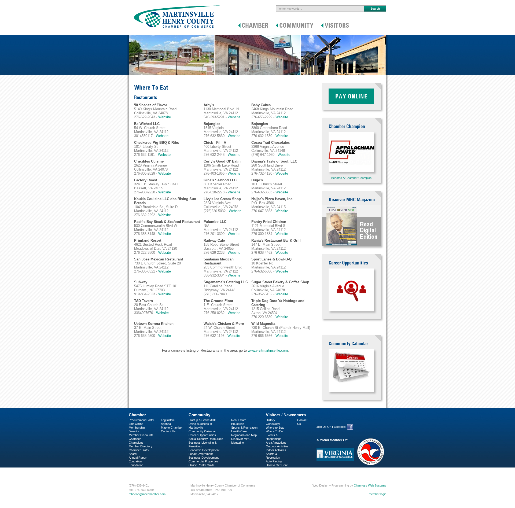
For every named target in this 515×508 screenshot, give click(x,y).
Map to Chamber (172, 427)
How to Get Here (277, 465)
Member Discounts (141, 435)
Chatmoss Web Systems (370, 485)
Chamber (137, 415)
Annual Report (138, 457)
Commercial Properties (203, 461)
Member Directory (140, 446)
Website (164, 117)
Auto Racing (274, 461)
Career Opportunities (202, 435)
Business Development (204, 457)
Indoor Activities (276, 450)
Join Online (136, 423)
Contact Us (168, 431)
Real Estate (238, 420)
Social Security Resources (206, 438)
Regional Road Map (244, 435)
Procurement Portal (141, 420)
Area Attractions (276, 442)
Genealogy (273, 423)
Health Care (239, 431)
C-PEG (133, 468)
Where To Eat (275, 431)
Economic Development (204, 450)
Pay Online (351, 96)
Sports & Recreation (244, 427)
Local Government (201, 453)
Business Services (141, 472)
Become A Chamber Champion (351, 177)
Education (237, 423)
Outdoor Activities (277, 446)
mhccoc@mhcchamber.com (147, 494)
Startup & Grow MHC (202, 420)
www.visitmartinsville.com (268, 350)
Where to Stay (275, 427)
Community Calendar (202, 431)
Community (199, 415)
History (270, 420)
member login (377, 494)
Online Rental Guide (202, 465)
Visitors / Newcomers (286, 415)
